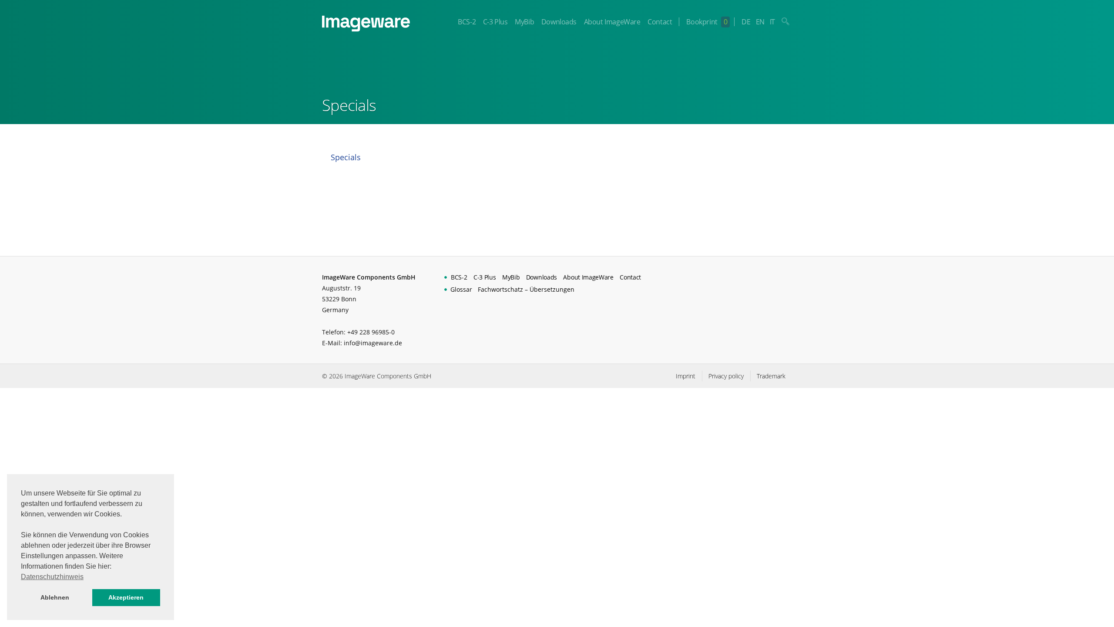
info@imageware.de (373, 343)
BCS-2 (467, 22)
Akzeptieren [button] (126, 597)
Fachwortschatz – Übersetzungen (526, 289)
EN (760, 22)
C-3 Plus (495, 22)
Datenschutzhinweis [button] (52, 576)
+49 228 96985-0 (371, 332)
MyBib (524, 22)
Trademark (771, 376)
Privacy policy (726, 376)
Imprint (685, 376)
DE (746, 22)
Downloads (559, 22)
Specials (346, 157)
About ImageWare (612, 22)
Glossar (461, 289)
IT (772, 22)
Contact (660, 22)
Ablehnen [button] (54, 597)
